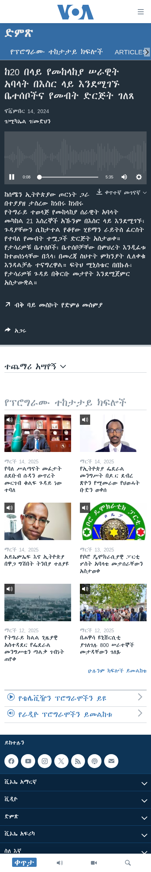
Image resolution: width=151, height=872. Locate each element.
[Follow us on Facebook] (11, 761)
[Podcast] (95, 761)
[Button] (15, 332)
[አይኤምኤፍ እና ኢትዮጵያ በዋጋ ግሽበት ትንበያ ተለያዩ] (37, 521)
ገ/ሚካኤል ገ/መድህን (27, 121)
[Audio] (60, 863)
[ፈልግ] (128, 863)
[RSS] (78, 761)
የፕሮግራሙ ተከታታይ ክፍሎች (56, 52)
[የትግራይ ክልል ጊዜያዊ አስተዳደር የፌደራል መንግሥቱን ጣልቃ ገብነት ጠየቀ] (37, 602)
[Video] (94, 863)
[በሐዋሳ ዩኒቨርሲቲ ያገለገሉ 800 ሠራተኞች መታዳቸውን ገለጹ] (113, 602)
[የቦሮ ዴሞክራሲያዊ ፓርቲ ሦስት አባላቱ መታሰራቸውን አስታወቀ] (113, 521)
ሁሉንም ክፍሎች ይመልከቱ (117, 671)
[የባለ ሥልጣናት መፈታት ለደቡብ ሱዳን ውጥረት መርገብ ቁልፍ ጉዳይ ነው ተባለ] (37, 433)
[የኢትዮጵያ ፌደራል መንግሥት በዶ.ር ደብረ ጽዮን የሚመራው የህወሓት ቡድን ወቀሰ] (113, 433)
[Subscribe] (111, 761)
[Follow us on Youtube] (28, 761)
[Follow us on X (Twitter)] (61, 761)
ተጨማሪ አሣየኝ (32, 366)
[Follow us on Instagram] (45, 761)
